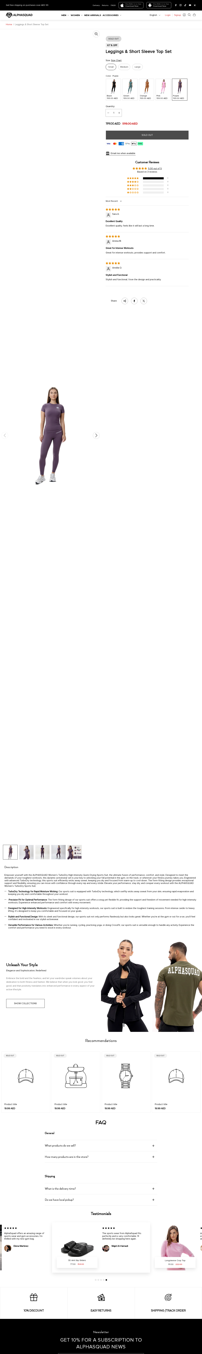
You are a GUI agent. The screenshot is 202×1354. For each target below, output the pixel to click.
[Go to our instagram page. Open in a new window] (180, 5)
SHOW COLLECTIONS (25, 1003)
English (153, 15)
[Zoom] (96, 34)
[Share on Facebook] (134, 301)
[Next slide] (96, 435)
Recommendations (101, 1041)
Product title (10, 1104)
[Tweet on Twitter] (143, 301)
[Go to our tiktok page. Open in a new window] (185, 5)
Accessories (111, 15)
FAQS (113, 5)
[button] (133, 178)
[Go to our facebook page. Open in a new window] (175, 5)
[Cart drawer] (194, 15)
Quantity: (110, 106)
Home (9, 24)
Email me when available (123, 153)
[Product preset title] (26, 1076)
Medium (124, 66)
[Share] (125, 301)
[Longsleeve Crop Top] (175, 1247)
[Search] (189, 15)
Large (137, 66)
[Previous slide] (4, 435)
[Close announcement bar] (194, 5)
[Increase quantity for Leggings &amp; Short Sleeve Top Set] (119, 113)
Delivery (96, 5)
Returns (105, 5)
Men (63, 15)
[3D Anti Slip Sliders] (77, 1247)
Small (111, 66)
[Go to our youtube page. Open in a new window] (190, 5)
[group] (10, 852)
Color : (112, 76)
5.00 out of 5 (155, 168)
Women (75, 15)
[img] (113, 209)
